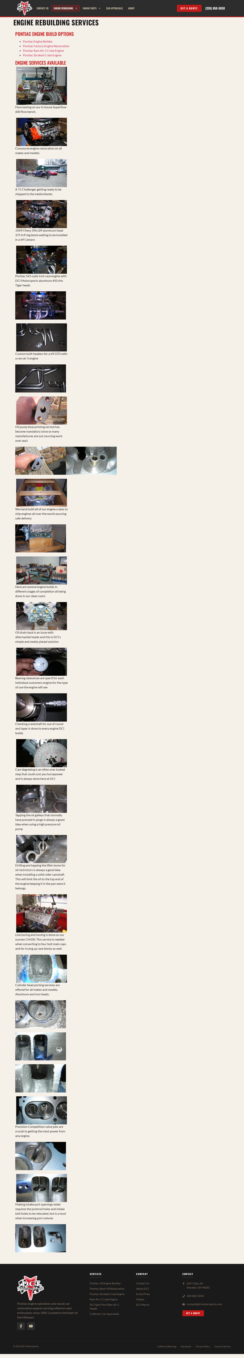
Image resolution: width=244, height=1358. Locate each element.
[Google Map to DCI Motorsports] (183, 1284)
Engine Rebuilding (63, 8)
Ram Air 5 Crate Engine (103, 1299)
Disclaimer (186, 1346)
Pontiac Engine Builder (38, 41)
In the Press (143, 1294)
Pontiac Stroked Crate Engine (42, 55)
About (131, 8)
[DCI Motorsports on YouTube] (31, 1326)
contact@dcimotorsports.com (204, 1304)
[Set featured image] (41, 86)
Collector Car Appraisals (104, 1313)
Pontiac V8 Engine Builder (105, 1283)
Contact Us (42, 8)
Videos (140, 1299)
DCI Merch (142, 1304)
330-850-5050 (195, 1295)
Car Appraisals (114, 8)
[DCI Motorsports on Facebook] (21, 1326)
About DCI (142, 1288)
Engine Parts (89, 8)
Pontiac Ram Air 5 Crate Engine (43, 50)
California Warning (166, 1346)
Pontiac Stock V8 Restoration (107, 1288)
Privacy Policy (203, 1346)
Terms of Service (222, 1346)
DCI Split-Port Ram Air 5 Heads (104, 1306)
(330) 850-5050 (215, 8)
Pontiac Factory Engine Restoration (46, 46)
